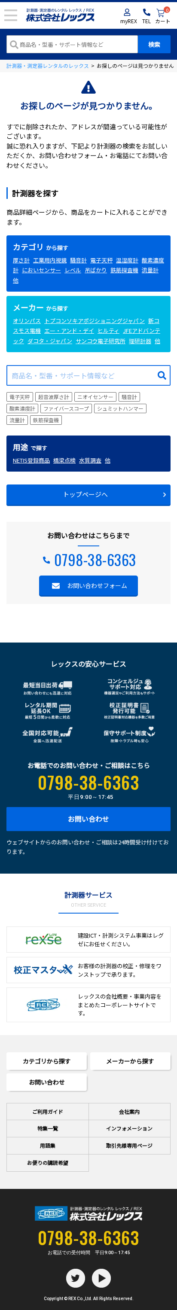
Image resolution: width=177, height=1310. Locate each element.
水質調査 (90, 460)
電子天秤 (101, 260)
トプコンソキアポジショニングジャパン (94, 321)
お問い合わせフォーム (97, 585)
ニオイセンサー (95, 396)
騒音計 (78, 260)
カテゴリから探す (47, 1061)
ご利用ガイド (47, 1111)
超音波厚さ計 (53, 396)
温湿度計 (127, 260)
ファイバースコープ (66, 408)
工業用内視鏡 (50, 260)
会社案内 (129, 1111)
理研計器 (140, 341)
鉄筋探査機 (124, 270)
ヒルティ (108, 330)
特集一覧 (47, 1128)
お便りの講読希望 (47, 1162)
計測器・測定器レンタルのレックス (47, 65)
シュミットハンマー (120, 408)
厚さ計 (21, 260)
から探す (40, 248)
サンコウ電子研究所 (100, 341)
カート (163, 16)
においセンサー (41, 270)
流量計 (150, 270)
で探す (30, 448)
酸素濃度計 (22, 408)
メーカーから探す (130, 1061)
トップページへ (85, 494)
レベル (72, 270)
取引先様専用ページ (129, 1145)
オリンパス (27, 321)
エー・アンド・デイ (69, 330)
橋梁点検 (64, 460)
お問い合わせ (88, 818)
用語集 (47, 1145)
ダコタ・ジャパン (49, 341)
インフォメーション (129, 1128)
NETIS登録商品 (31, 460)
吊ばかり (96, 270)
